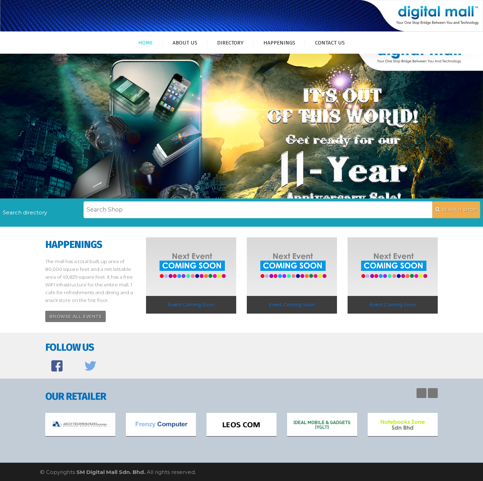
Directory (230, 43)
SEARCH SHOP (459, 209)
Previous (421, 393)
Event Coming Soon (191, 304)
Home (145, 43)
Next (433, 393)
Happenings (279, 43)
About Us (185, 43)
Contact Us (330, 43)
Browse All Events (75, 316)
